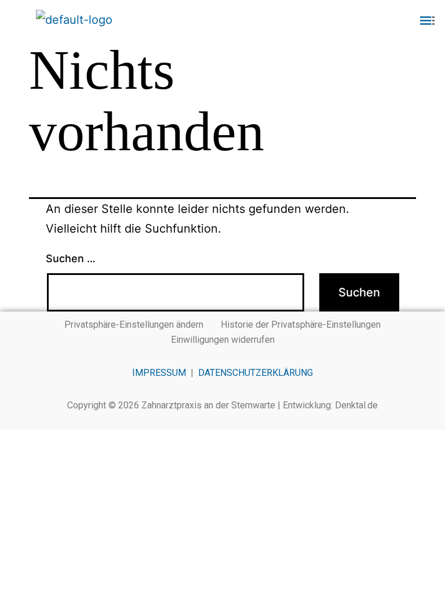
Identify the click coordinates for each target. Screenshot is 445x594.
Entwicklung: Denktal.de (330, 405)
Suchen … (71, 258)
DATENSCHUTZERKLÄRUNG (255, 372)
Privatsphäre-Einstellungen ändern (133, 324)
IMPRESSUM (159, 372)
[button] (370, 21)
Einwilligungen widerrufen (223, 339)
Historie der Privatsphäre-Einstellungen (301, 324)
